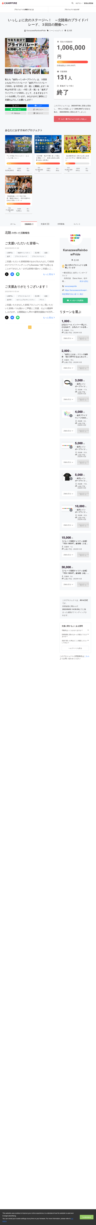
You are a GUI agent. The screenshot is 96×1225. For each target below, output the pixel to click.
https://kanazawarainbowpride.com (76, 290)
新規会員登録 (88, 3)
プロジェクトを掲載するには (24, 9)
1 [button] (29, 327)
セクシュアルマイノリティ (25, 299)
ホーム (13, 224)
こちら (86, 656)
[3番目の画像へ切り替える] (27, 71)
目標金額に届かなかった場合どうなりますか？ (74, 635)
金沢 (8, 256)
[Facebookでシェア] (12, 274)
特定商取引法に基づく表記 (72, 294)
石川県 (69, 30)
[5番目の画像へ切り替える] (45, 71)
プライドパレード (21, 256)
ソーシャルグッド (56, 30)
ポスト (17, 106)
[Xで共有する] (6, 274)
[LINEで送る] (18, 274)
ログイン (79, 3)
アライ (42, 299)
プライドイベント (38, 256)
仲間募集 (61, 224)
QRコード (39, 113)
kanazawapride (71, 286)
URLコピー (39, 109)
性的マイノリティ (24, 253)
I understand (86, 1217)
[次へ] (46, 52)
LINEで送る (17, 109)
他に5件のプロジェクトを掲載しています (76, 266)
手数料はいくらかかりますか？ (72, 630)
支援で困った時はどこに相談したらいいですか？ (74, 642)
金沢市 (9, 299)
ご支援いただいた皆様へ (22, 243)
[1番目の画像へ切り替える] (9, 71)
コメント (77, 224)
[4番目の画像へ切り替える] (36, 71)
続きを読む (84, 281)
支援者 (45, 224)
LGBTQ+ (10, 253)
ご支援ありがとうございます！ (26, 286)
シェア (39, 106)
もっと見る (48, 274)
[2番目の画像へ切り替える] (18, 71)
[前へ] (8, 52)
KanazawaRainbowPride (36, 30)
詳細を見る (67, 338)
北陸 (45, 253)
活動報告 (29, 224)
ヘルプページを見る (75, 648)
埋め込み (17, 113)
